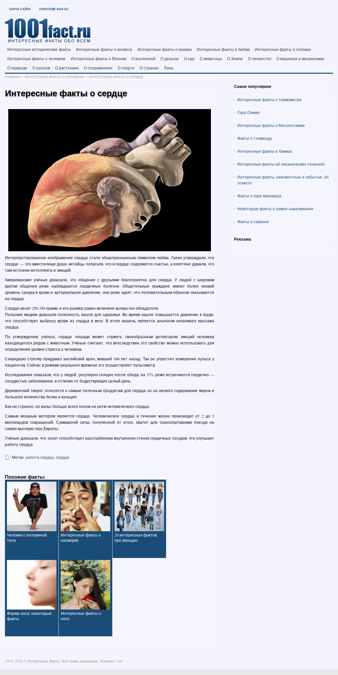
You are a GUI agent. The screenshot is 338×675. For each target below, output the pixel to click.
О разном (41, 68)
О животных (211, 59)
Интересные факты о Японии (98, 59)
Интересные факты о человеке (36, 59)
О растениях (67, 68)
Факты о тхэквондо (254, 138)
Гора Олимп (248, 112)
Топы (168, 68)
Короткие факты (53, 9)
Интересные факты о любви (223, 49)
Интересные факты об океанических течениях (281, 164)
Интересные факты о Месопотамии (271, 125)
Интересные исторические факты (39, 49)
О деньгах (169, 59)
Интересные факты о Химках (264, 151)
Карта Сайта (20, 9)
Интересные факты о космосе (104, 49)
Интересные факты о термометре (269, 99)
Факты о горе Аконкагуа (259, 195)
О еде (189, 59)
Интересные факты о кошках (164, 49)
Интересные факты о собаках (283, 49)
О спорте (126, 68)
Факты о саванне (253, 221)
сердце (62, 457)
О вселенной (143, 59)
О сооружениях (98, 68)
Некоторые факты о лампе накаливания (275, 208)
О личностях (259, 59)
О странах (149, 68)
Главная (12, 76)
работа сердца (40, 457)
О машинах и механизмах (300, 59)
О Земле (235, 59)
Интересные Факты (43, 660)
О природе (17, 68)
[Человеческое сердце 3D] (109, 180)
